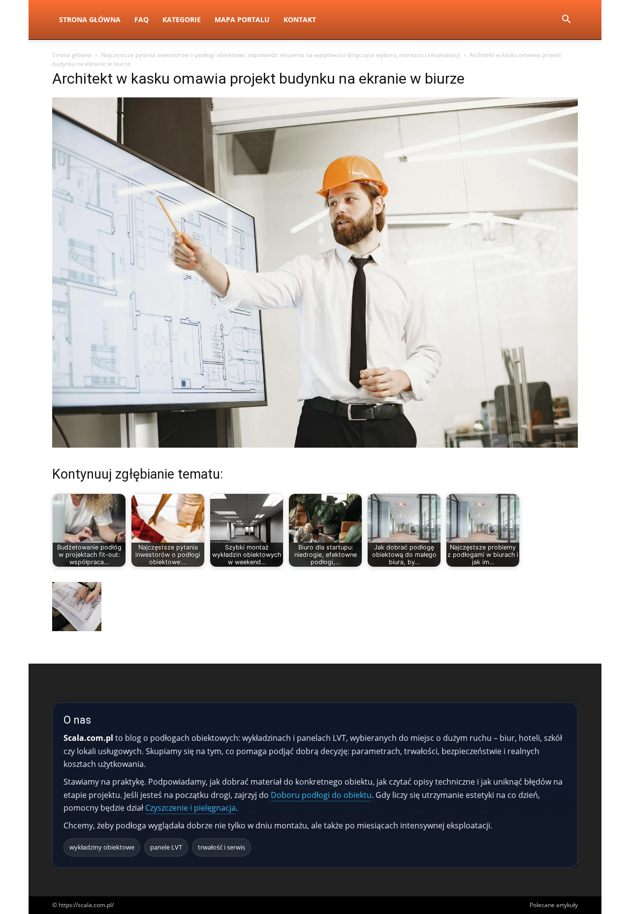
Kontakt (300, 19)
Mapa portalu (242, 19)
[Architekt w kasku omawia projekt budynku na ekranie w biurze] (315, 445)
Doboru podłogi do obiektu (321, 795)
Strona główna (72, 55)
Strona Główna (90, 19)
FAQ (141, 19)
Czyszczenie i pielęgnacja (190, 807)
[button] (566, 20)
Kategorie (181, 19)
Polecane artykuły (554, 905)
